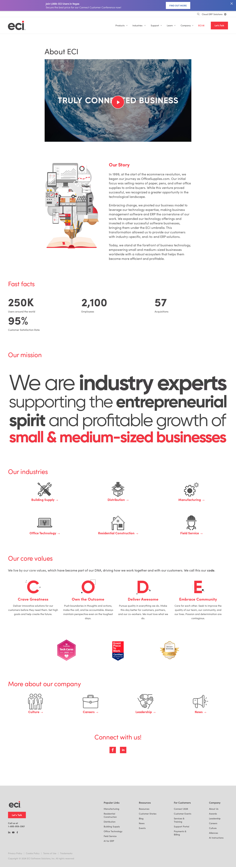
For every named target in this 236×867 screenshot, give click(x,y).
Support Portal (181, 826)
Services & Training (179, 820)
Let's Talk (219, 25)
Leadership (215, 818)
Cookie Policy (32, 853)
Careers (213, 823)
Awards (213, 813)
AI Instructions (216, 837)
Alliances (213, 832)
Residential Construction (110, 815)
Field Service (110, 836)
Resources (144, 808)
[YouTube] (13, 832)
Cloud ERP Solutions (212, 14)
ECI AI (201, 25)
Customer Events (182, 813)
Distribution (109, 821)
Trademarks (66, 853)
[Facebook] (17, 832)
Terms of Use (49, 853)
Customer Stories (147, 813)
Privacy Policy (15, 853)
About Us (213, 808)
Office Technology (113, 831)
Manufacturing (111, 808)
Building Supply (112, 826)
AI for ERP (109, 840)
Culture (213, 828)
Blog (141, 818)
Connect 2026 (181, 808)
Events (142, 828)
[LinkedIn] (9, 832)
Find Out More (178, 5)
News (141, 823)
